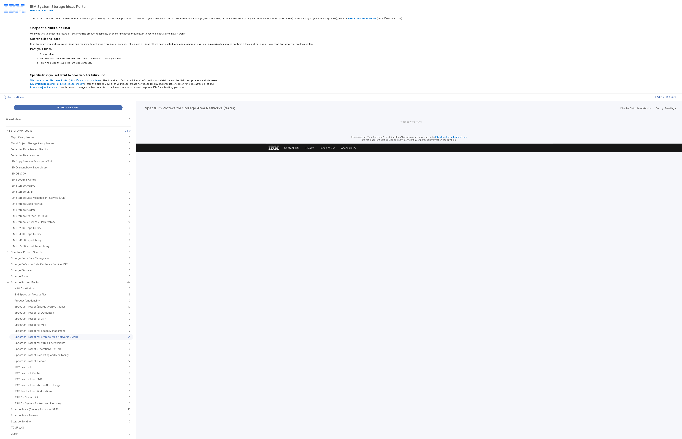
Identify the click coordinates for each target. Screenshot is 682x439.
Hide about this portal (41, 10)
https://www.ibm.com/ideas (85, 80)
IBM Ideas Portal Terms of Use (451, 137)
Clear (128, 130)
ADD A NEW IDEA (69, 107)
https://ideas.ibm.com (72, 83)
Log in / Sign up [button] (664, 96)
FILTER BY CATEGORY (20, 130)
